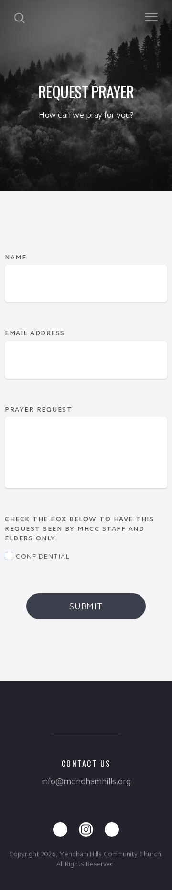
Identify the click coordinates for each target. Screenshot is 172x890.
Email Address (35, 333)
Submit (86, 606)
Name (15, 257)
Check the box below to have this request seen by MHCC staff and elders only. (79, 528)
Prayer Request (40, 409)
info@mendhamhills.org (86, 781)
